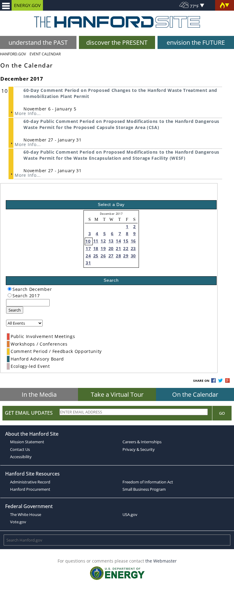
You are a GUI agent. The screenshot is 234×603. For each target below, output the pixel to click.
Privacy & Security (138, 449)
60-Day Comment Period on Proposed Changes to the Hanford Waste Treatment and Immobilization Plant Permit (120, 93)
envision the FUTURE (196, 42)
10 (87, 241)
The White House (25, 514)
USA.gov (129, 514)
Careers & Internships (141, 441)
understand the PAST (38, 42)
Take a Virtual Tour (117, 394)
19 (103, 248)
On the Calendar (195, 394)
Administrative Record (30, 482)
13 (111, 241)
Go (222, 413)
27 (111, 256)
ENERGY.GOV (27, 5)
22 (125, 248)
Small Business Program (144, 489)
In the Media (39, 394)
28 (118, 256)
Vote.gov (18, 522)
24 (88, 256)
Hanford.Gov (13, 54)
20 (111, 248)
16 (133, 241)
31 (88, 263)
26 (103, 256)
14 (118, 241)
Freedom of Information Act (147, 482)
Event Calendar (45, 54)
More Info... (28, 113)
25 (95, 256)
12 (103, 241)
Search (15, 310)
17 (88, 248)
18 (95, 248)
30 (133, 256)
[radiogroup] (10, 289)
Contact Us (20, 449)
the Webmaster (161, 561)
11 (95, 241)
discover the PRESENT (116, 42)
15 (125, 241)
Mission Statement (27, 441)
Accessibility (21, 456)
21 (118, 248)
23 (133, 248)
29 (125, 256)
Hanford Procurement (30, 489)
